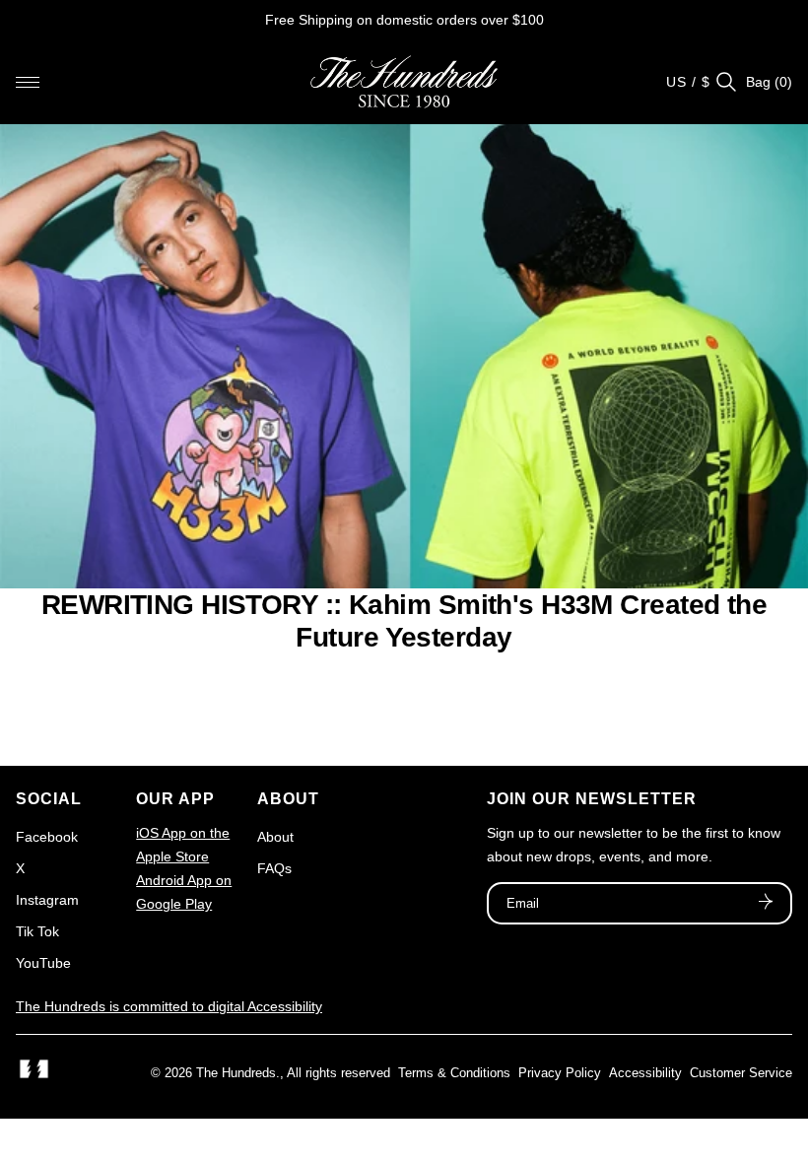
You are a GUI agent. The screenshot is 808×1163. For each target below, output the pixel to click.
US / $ (688, 82)
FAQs (274, 868)
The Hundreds (236, 1072)
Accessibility (645, 1072)
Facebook (47, 837)
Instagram (47, 900)
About (275, 837)
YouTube (43, 963)
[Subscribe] (765, 904)
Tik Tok (37, 931)
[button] (27, 82)
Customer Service (741, 1072)
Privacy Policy (559, 1072)
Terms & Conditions (454, 1072)
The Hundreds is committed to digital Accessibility (169, 1006)
